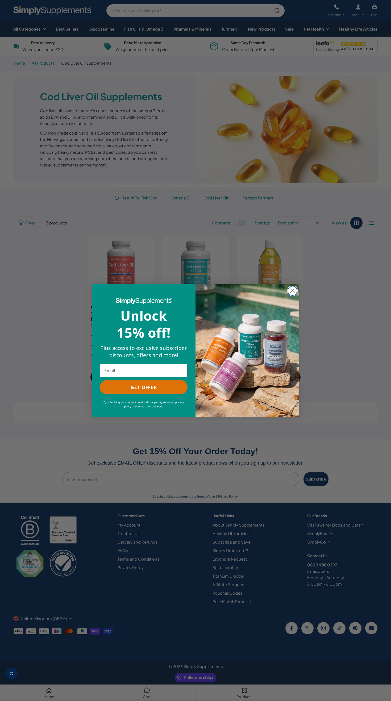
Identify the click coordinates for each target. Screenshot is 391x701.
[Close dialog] (292, 290)
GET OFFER (144, 387)
